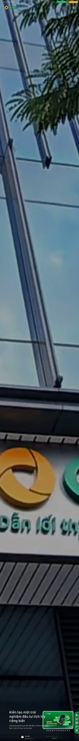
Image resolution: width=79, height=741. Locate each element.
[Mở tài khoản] (76, 714)
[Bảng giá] (76, 718)
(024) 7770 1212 (11, 2)
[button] (47, 730)
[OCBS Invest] (76, 722)
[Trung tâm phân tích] (76, 730)
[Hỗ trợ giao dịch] (76, 726)
